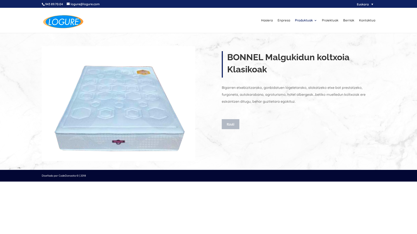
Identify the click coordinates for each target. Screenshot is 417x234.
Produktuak (304, 20)
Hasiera (267, 20)
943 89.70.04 (54, 4)
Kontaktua (367, 20)
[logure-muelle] (118, 160)
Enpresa (284, 20)
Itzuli (230, 124)
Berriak (348, 20)
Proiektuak (330, 20)
